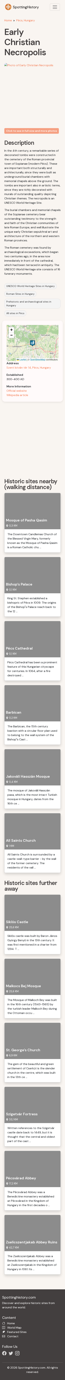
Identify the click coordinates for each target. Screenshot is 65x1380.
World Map (14, 1328)
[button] (32, 343)
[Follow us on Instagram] (18, 1354)
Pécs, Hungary (25, 20)
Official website (16, 391)
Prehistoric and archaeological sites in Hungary (28, 303)
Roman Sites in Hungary (20, 293)
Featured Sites (17, 1332)
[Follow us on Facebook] (5, 1354)
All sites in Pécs (15, 313)
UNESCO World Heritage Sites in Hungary (30, 286)
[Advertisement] (32, 438)
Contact (12, 1336)
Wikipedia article (17, 395)
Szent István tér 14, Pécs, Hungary (28, 367)
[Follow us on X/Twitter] (11, 1354)
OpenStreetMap (38, 359)
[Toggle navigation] (55, 7)
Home (8, 20)
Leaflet (22, 359)
